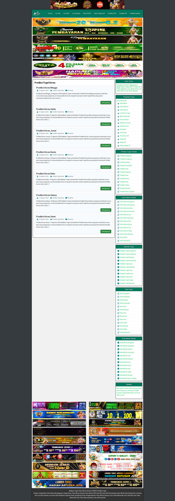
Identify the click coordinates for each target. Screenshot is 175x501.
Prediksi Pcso (124, 175)
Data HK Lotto (132, 495)
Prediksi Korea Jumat (46, 130)
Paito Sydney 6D (99, 13)
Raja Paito (130, 393)
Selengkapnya (106, 102)
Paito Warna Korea (126, 224)
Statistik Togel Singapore (128, 251)
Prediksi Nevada (125, 188)
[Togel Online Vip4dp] (115, 423)
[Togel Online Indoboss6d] (115, 406)
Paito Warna (124, 110)
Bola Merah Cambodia (127, 352)
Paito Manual (124, 106)
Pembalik (123, 129)
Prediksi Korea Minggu (46, 88)
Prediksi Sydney (135, 13)
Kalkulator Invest (125, 123)
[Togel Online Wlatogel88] (59, 458)
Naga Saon (120, 87)
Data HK (98, 493)
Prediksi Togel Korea (45, 82)
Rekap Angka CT (125, 145)
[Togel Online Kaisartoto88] (59, 475)
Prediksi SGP (112, 13)
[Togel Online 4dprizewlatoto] (59, 466)
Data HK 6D (123, 329)
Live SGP (66, 13)
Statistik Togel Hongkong (128, 254)
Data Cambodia (125, 303)
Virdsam (36, 493)
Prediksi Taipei (124, 185)
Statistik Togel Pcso (126, 270)
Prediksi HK (123, 13)
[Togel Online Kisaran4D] (87, 48)
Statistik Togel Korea (126, 273)
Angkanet (62, 495)
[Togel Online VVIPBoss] (87, 22)
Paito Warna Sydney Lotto (104, 495)
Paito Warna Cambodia (127, 211)
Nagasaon (133, 85)
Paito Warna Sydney (126, 208)
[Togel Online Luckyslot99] (115, 414)
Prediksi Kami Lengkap (127, 191)
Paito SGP (129, 87)
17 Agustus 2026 (44, 198)
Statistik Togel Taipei (126, 280)
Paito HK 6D (87, 13)
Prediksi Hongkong (126, 159)
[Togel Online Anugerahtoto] (115, 440)
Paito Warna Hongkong (127, 205)
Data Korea (123, 316)
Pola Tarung (120, 390)
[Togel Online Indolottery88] (115, 449)
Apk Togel (120, 388)
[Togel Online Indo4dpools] (59, 483)
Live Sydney (76, 13)
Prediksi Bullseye (125, 172)
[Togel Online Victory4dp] (59, 414)
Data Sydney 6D (125, 332)
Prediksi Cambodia (126, 165)
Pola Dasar (123, 132)
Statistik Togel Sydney (127, 257)
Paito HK (137, 87)
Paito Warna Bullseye (126, 218)
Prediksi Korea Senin (46, 216)
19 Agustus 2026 (44, 155)
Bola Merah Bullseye (126, 359)
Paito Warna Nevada (126, 234)
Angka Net (42, 493)
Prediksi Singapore (126, 156)
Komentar (70, 90)
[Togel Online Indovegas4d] (115, 483)
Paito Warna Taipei (126, 231)
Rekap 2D (123, 142)
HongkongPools (91, 495)
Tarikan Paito (128, 388)
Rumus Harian (124, 119)
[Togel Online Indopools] (115, 466)
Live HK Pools (129, 390)
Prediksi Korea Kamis (46, 152)
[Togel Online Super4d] (87, 39)
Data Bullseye (124, 310)
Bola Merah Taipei (125, 372)
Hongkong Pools (122, 85)
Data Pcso (123, 313)
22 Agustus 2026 (44, 90)
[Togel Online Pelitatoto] (87, 65)
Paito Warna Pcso (125, 221)
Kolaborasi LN (124, 126)
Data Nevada (124, 326)
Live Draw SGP (53, 495)
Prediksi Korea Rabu (45, 173)
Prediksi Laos (124, 169)
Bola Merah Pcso (125, 362)
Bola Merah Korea (125, 365)
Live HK (57, 13)
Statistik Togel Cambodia (128, 260)
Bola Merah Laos (125, 355)
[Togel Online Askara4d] (59, 440)
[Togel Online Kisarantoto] (87, 57)
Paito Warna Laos (125, 214)
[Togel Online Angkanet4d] (115, 458)
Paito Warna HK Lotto (120, 495)
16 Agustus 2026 (44, 219)
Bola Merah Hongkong (127, 346)
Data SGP (105, 493)
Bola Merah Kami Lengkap (128, 378)
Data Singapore (125, 293)
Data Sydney (124, 300)
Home (50, 13)
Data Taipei (123, 323)
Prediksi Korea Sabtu (46, 109)
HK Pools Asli (101, 497)
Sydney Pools (70, 495)
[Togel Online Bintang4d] (59, 449)
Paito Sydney (121, 89)
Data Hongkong (125, 297)
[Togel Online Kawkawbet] (59, 423)
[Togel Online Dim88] (87, 31)
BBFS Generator (125, 116)
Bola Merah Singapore (127, 342)
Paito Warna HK (121, 101)
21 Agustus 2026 (44, 112)
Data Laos (123, 306)
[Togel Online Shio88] (115, 475)
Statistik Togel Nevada (127, 283)
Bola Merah (123, 103)
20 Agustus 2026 (44, 133)
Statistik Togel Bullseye (127, 267)
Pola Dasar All (124, 136)
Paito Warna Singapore (127, 201)
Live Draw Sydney (131, 91)
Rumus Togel (137, 388)
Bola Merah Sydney (126, 349)
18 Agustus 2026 (44, 176)
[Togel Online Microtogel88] (59, 406)
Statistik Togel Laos (126, 264)
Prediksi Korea (124, 178)
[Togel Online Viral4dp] (87, 74)
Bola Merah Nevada (126, 375)
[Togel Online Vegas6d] (59, 432)
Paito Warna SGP (90, 493)
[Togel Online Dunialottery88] (115, 432)
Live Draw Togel (125, 113)
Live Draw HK (132, 89)
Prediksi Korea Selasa (46, 195)
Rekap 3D (123, 139)
